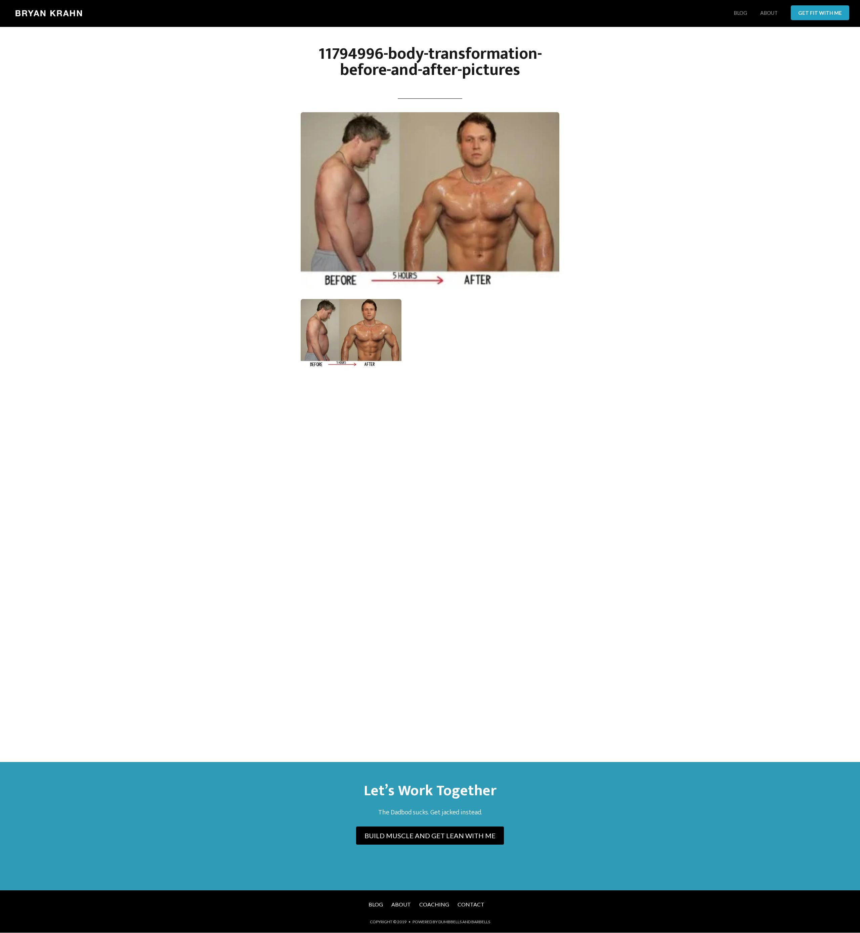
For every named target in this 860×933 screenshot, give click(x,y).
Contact (471, 904)
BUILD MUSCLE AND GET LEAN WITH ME (430, 836)
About (769, 13)
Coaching (434, 904)
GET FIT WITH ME (820, 13)
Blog (740, 13)
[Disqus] (430, 472)
